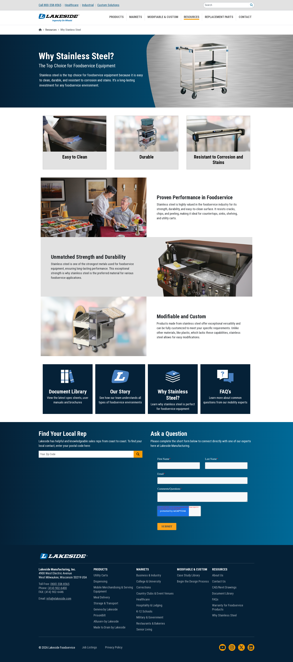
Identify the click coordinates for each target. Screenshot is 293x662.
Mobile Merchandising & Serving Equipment (113, 589)
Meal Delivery (102, 597)
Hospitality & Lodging (149, 605)
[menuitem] (52, 5)
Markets (135, 17)
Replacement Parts (219, 17)
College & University (148, 581)
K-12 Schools (144, 611)
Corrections (143, 587)
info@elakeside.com (58, 598)
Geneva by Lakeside (106, 609)
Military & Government (149, 617)
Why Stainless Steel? (173, 394)
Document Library (68, 391)
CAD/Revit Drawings (224, 587)
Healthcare (72, 5)
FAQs (215, 599)
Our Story (120, 391)
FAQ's (225, 391)
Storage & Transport (106, 603)
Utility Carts (101, 575)
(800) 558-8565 (59, 584)
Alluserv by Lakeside (106, 621)
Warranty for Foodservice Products (227, 607)
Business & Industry (148, 575)
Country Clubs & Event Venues (155, 593)
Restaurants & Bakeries (150, 623)
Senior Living (144, 629)
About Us (217, 575)
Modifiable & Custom (163, 17)
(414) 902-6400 (57, 588)
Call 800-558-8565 (50, 5)
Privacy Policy (113, 647)
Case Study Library (188, 575)
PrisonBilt (100, 615)
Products (116, 17)
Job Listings (89, 647)
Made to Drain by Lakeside (109, 627)
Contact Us (219, 581)
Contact (245, 17)
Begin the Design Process (193, 581)
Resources (191, 17)
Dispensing (100, 581)
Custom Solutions (108, 5)
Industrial (88, 5)
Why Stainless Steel (224, 615)
